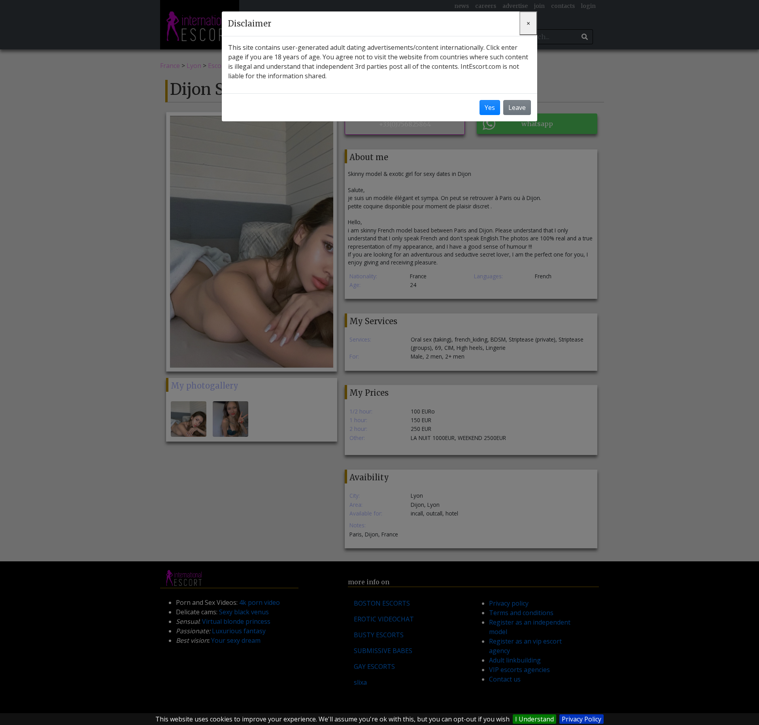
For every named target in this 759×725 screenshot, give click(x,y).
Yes (490, 107)
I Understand (534, 719)
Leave (517, 107)
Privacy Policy (581, 719)
